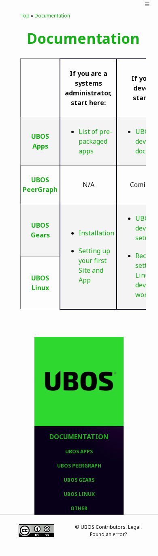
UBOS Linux (79, 494)
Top (25, 15)
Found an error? (108, 534)
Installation (96, 232)
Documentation (79, 436)
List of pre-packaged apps (95, 141)
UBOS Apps (79, 451)
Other (79, 508)
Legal (134, 527)
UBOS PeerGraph (79, 465)
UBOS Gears (79, 479)
